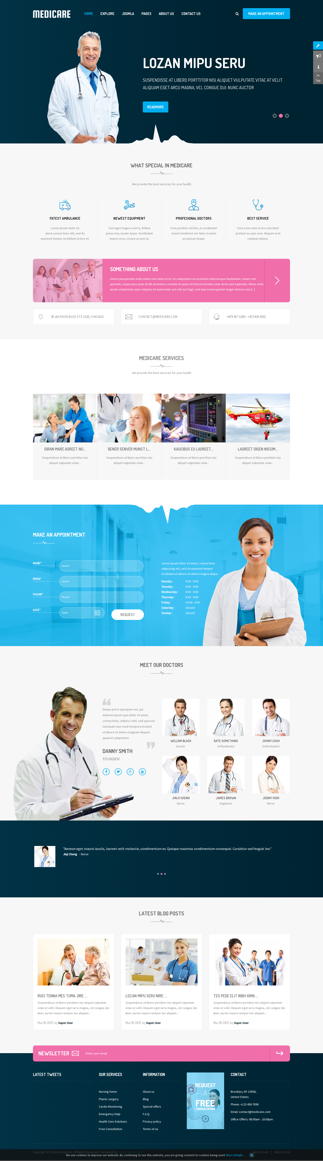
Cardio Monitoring (110, 1106)
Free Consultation (110, 1129)
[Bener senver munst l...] (129, 413)
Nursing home (108, 1092)
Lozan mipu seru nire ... (146, 995)
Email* (37, 579)
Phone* (38, 594)
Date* (37, 610)
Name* (37, 563)
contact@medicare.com (158, 317)
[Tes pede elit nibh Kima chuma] (249, 961)
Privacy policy (152, 1121)
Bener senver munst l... (129, 449)
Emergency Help (109, 1114)
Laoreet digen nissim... (258, 449)
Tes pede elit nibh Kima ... (235, 995)
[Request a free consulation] (205, 1100)
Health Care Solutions (113, 1121)
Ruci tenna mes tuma (209, 62)
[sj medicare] (51, 14)
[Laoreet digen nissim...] (258, 413)
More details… (235, 1155)
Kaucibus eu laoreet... (193, 449)
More (277, 280)
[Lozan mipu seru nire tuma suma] (161, 961)
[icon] (65, 204)
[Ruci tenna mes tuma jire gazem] (84, 85)
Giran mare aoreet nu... (65, 449)
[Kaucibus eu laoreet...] (193, 413)
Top (318, 80)
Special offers (152, 1106)
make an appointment (266, 13)
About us (148, 1092)
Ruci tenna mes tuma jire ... (62, 995)
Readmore (155, 107)
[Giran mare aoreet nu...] (65, 413)
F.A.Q (146, 1114)
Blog (146, 1099)
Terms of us (150, 1129)
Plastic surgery (109, 1099)
